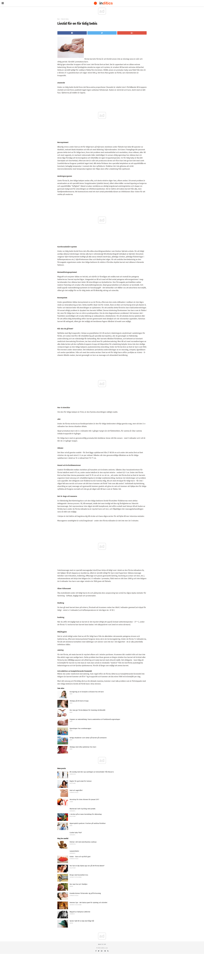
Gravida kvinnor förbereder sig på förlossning (85, 893)
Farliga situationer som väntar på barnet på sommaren (88, 738)
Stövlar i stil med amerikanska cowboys (83, 842)
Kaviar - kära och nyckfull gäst (80, 857)
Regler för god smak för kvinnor (81, 781)
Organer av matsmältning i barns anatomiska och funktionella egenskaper (95, 719)
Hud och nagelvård (76, 790)
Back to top (102, 944)
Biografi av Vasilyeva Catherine (80, 912)
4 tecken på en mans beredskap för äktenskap (86, 814)
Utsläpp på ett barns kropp (79, 701)
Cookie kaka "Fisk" (76, 833)
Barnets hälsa (65, 19)
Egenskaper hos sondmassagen (80, 728)
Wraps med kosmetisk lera (79, 875)
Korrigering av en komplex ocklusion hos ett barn (87, 692)
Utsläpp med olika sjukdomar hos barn (83, 747)
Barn (58, 19)
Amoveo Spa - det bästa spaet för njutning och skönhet (88, 902)
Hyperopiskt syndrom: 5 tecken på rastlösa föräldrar (88, 823)
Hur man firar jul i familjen (78, 884)
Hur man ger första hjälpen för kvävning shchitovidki (87, 710)
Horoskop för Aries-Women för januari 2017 (84, 799)
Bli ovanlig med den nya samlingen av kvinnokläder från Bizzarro (92, 772)
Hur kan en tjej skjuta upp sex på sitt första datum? (87, 866)
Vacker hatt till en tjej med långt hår (82, 921)
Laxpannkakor (74, 851)
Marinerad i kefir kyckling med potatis (82, 809)
